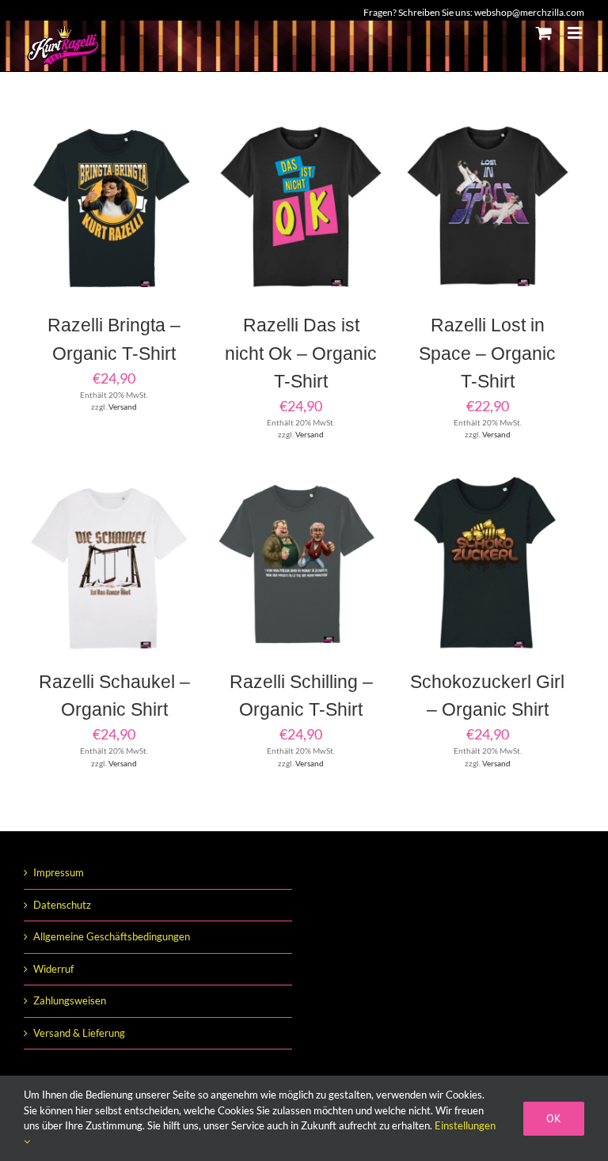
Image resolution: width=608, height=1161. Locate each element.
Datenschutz (62, 904)
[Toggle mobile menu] (576, 33)
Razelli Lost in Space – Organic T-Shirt (487, 353)
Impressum (58, 872)
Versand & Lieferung (79, 1033)
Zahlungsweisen (69, 1000)
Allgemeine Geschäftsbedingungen (111, 936)
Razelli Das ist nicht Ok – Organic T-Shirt (301, 353)
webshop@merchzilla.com (529, 12)
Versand (122, 406)
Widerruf (53, 968)
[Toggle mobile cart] (544, 33)
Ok (553, 1118)
